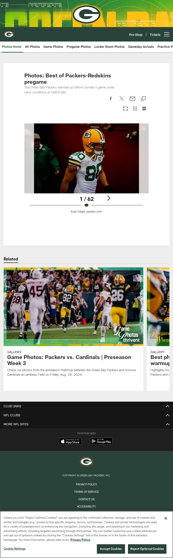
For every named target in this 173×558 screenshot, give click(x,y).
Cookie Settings (15, 548)
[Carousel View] (125, 109)
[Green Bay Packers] (86, 462)
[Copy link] (143, 99)
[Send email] (132, 101)
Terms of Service (86, 491)
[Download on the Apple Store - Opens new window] (70, 442)
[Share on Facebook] (110, 101)
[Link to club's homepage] (9, 32)
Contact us (86, 499)
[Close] (166, 518)
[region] (86, 534)
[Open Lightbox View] (86, 171)
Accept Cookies (111, 549)
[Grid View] (135, 109)
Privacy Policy (86, 484)
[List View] (144, 109)
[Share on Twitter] (121, 101)
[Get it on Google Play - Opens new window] (101, 443)
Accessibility (86, 506)
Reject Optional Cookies (147, 549)
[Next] (108, 198)
